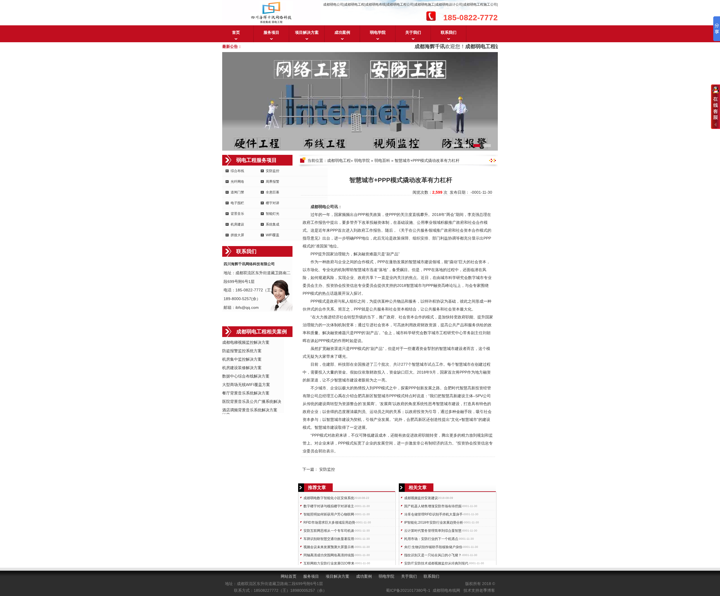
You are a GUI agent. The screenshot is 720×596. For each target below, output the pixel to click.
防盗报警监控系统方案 (242, 351)
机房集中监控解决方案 (242, 359)
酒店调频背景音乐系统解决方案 (249, 410)
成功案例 (342, 32)
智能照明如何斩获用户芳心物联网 (328, 514)
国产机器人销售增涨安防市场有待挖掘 (433, 506)
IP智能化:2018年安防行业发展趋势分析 (433, 522)
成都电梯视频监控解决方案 (245, 342)
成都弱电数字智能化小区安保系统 (328, 498)
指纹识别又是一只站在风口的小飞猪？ (433, 555)
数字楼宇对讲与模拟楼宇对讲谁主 (328, 506)
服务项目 (271, 32)
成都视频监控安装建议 (421, 498)
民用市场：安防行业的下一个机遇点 (431, 539)
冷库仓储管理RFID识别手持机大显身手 (433, 514)
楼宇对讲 (272, 203)
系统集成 (272, 224)
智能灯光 (272, 214)
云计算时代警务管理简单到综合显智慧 (433, 531)
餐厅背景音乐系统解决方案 (245, 393)
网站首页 (288, 576)
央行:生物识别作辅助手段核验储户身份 (433, 547)
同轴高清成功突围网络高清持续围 (328, 555)
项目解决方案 (307, 32)
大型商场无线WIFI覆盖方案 (246, 384)
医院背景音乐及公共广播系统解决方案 (251, 402)
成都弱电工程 (339, 160)
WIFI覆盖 (272, 235)
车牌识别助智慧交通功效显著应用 (328, 539)
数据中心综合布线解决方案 (245, 376)
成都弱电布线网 (446, 590)
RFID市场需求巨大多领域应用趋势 (329, 522)
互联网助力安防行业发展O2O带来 (328, 563)
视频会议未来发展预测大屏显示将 (328, 547)
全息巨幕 (272, 192)
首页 (236, 32)
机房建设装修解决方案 (242, 367)
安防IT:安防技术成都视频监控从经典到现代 (436, 563)
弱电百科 (382, 160)
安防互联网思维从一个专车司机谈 (328, 531)
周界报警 (272, 182)
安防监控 (272, 171)
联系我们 (448, 32)
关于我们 (413, 32)
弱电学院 (378, 32)
